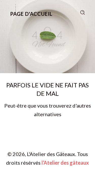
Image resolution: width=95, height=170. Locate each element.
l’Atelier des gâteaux (65, 163)
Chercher (82, 12)
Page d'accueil (31, 14)
